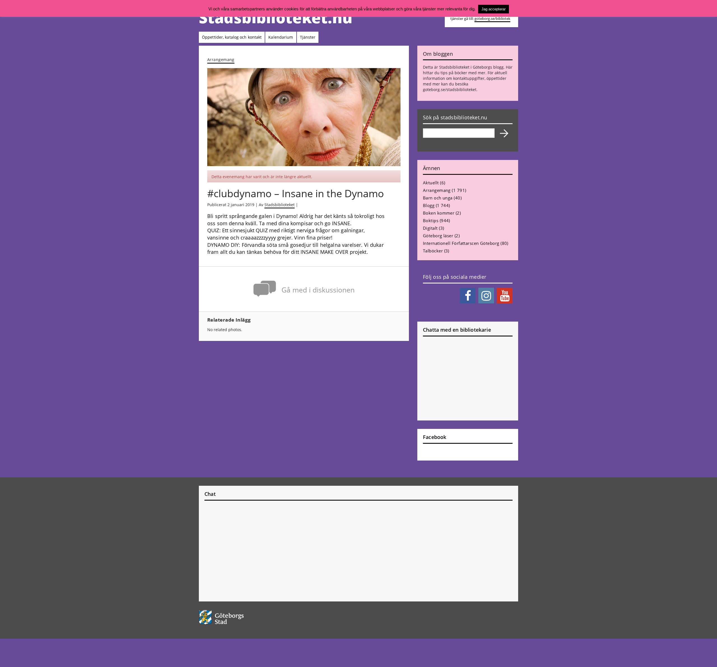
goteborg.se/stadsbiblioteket (449, 89)
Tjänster (308, 37)
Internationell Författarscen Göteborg (461, 243)
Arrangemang (220, 59)
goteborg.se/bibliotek (492, 18)
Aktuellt (431, 182)
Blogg (428, 205)
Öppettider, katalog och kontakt (232, 37)
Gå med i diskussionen (318, 289)
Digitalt (430, 228)
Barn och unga (438, 198)
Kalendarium (280, 37)
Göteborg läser (438, 235)
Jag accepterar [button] (493, 9)
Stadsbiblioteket (279, 204)
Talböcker (433, 251)
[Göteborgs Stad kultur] (236, 617)
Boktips (430, 220)
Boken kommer (438, 213)
